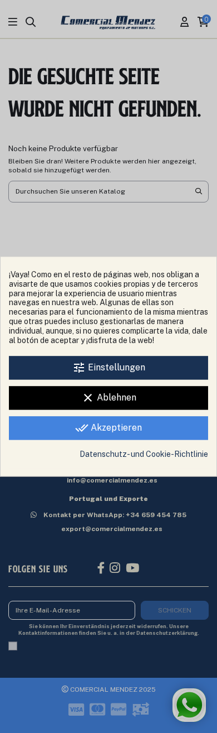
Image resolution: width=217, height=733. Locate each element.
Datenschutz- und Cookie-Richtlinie (144, 454)
